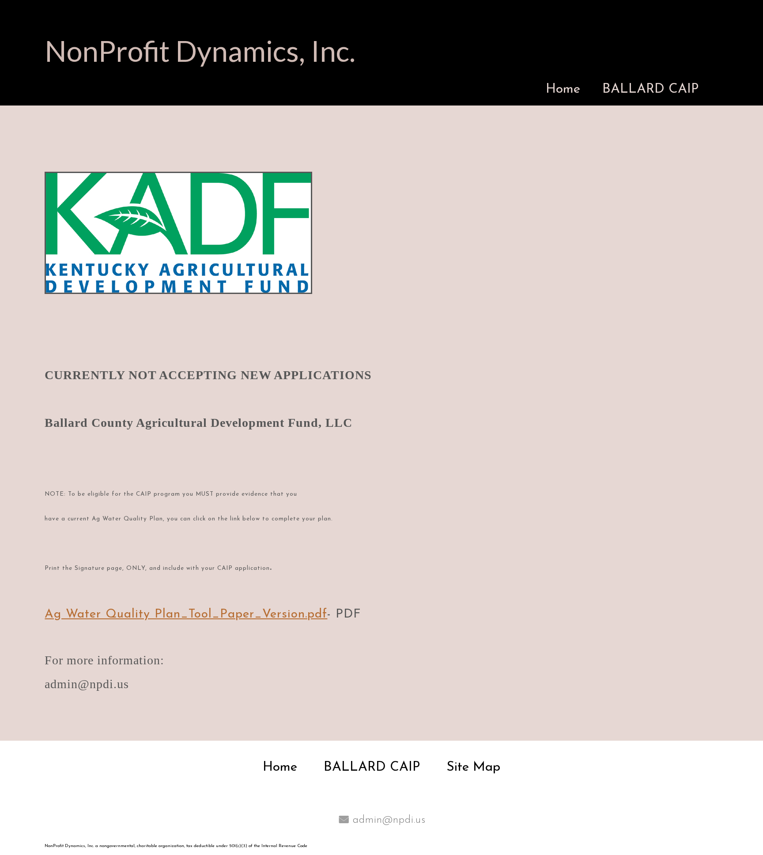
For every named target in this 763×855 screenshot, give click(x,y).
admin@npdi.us (389, 820)
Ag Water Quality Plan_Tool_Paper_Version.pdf (186, 614)
